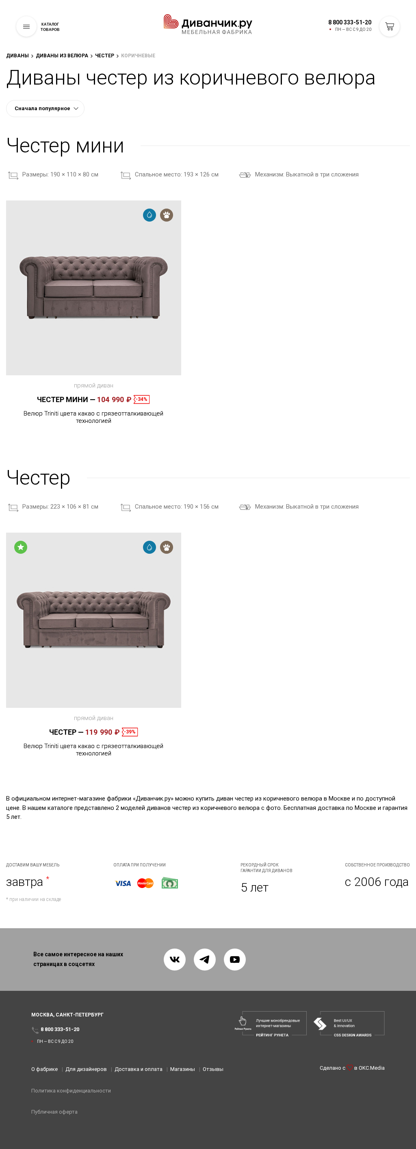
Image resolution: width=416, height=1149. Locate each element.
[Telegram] (205, 960)
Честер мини (66, 399)
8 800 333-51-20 (349, 22)
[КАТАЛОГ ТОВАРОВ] (26, 26)
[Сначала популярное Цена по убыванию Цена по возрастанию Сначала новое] (45, 108)
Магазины (182, 1069)
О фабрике (44, 1069)
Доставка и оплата (138, 1069)
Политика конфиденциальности (71, 1091)
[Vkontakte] (175, 960)
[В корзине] (389, 26)
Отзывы (213, 1069)
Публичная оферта (54, 1112)
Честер (66, 732)
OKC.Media (372, 1068)
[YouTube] (235, 960)
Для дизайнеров (86, 1069)
